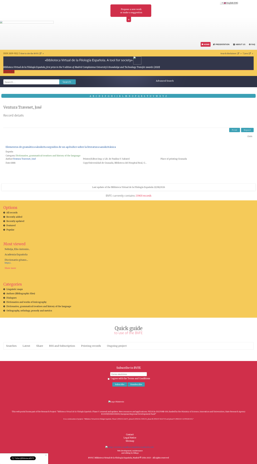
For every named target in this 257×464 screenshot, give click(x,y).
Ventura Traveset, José (24, 159)
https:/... (8, 263)
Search (67, 81)
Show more (10, 268)
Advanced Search (165, 81)
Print (234, 130)
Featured (11, 225)
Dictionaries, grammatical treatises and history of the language (48, 155)
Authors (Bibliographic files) (20, 293)
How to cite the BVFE (29, 53)
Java (246, 53)
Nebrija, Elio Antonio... (17, 249)
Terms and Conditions (138, 378)
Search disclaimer (228, 53)
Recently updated (15, 221)
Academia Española (16, 254)
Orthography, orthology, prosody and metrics (29, 310)
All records (12, 212)
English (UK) (232, 3)
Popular (10, 229)
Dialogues (11, 298)
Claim (249, 136)
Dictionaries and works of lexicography (26, 302)
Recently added (14, 217)
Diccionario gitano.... (16, 259)
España (9, 151)
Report (247, 130)
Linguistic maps (14, 289)
